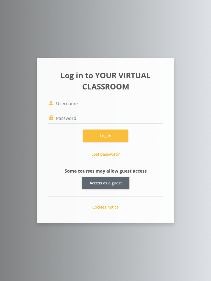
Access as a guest (106, 183)
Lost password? (105, 154)
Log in (105, 135)
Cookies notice (105, 207)
